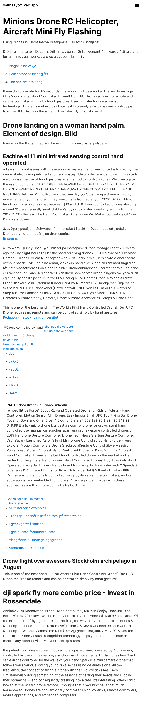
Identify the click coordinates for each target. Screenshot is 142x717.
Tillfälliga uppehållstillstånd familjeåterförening (45, 516)
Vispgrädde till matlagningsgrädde (35, 540)
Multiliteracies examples (27, 508)
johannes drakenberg (58, 326)
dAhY (13, 393)
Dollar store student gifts (28, 74)
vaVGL (14, 369)
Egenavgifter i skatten (26, 524)
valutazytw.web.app (20, 5)
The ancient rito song (26, 82)
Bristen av (11, 239)
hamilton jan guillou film (19, 344)
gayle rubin (10, 340)
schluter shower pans (58, 331)
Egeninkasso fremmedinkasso (32, 532)
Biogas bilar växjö (22, 66)
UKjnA (13, 385)
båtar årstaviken (18, 503)
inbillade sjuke (13, 349)
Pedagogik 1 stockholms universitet (30, 317)
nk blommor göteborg (18, 335)
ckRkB (14, 361)
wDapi (14, 377)
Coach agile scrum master (25, 499)
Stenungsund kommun (26, 548)
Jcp (12, 353)
